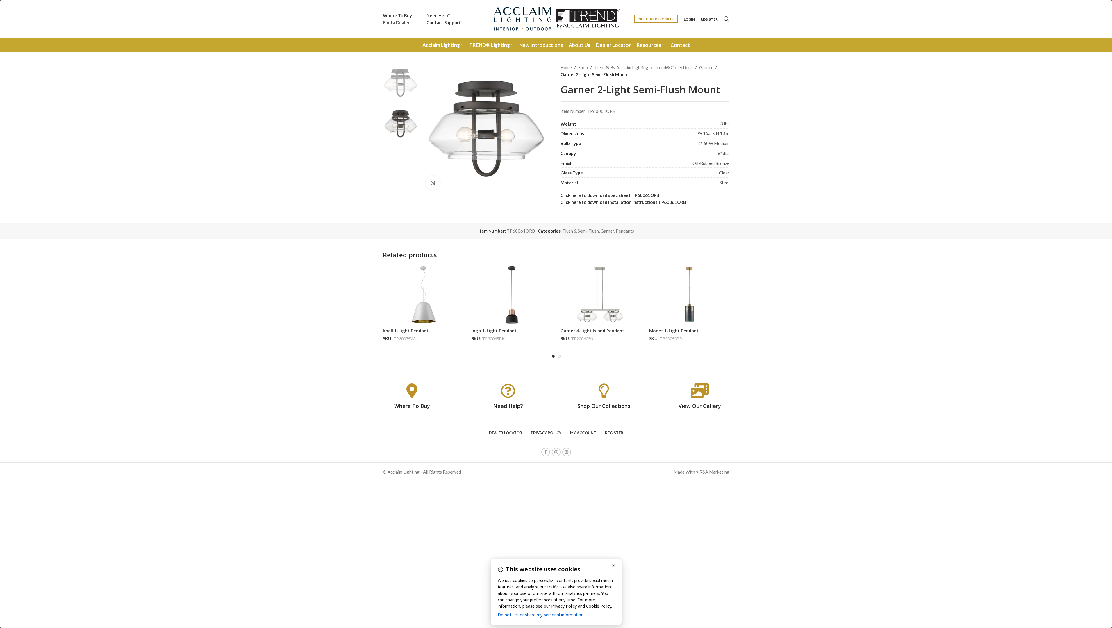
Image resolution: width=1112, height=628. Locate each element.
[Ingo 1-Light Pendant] (512, 295)
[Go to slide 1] (553, 356)
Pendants (625, 230)
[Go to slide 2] (559, 356)
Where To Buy (412, 405)
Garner (706, 67)
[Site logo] (556, 18)
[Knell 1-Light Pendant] (423, 295)
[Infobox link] (397, 19)
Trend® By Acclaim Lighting (621, 67)
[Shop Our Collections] (604, 390)
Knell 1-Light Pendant (406, 330)
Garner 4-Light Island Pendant (592, 330)
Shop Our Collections (603, 405)
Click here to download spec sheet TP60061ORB (610, 195)
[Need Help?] (508, 390)
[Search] (726, 19)
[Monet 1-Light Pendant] (689, 295)
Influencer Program (656, 19)
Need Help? (508, 405)
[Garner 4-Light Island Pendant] (601, 295)
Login (689, 19)
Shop (583, 67)
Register (709, 19)
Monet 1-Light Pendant (674, 330)
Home (566, 67)
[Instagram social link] (556, 452)
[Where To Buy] (412, 390)
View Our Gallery (700, 405)
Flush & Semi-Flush (581, 230)
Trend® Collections (674, 67)
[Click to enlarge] (433, 183)
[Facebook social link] (545, 452)
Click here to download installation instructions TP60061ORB (623, 202)
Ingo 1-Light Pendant (494, 330)
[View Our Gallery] (699, 390)
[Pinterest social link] (566, 452)
